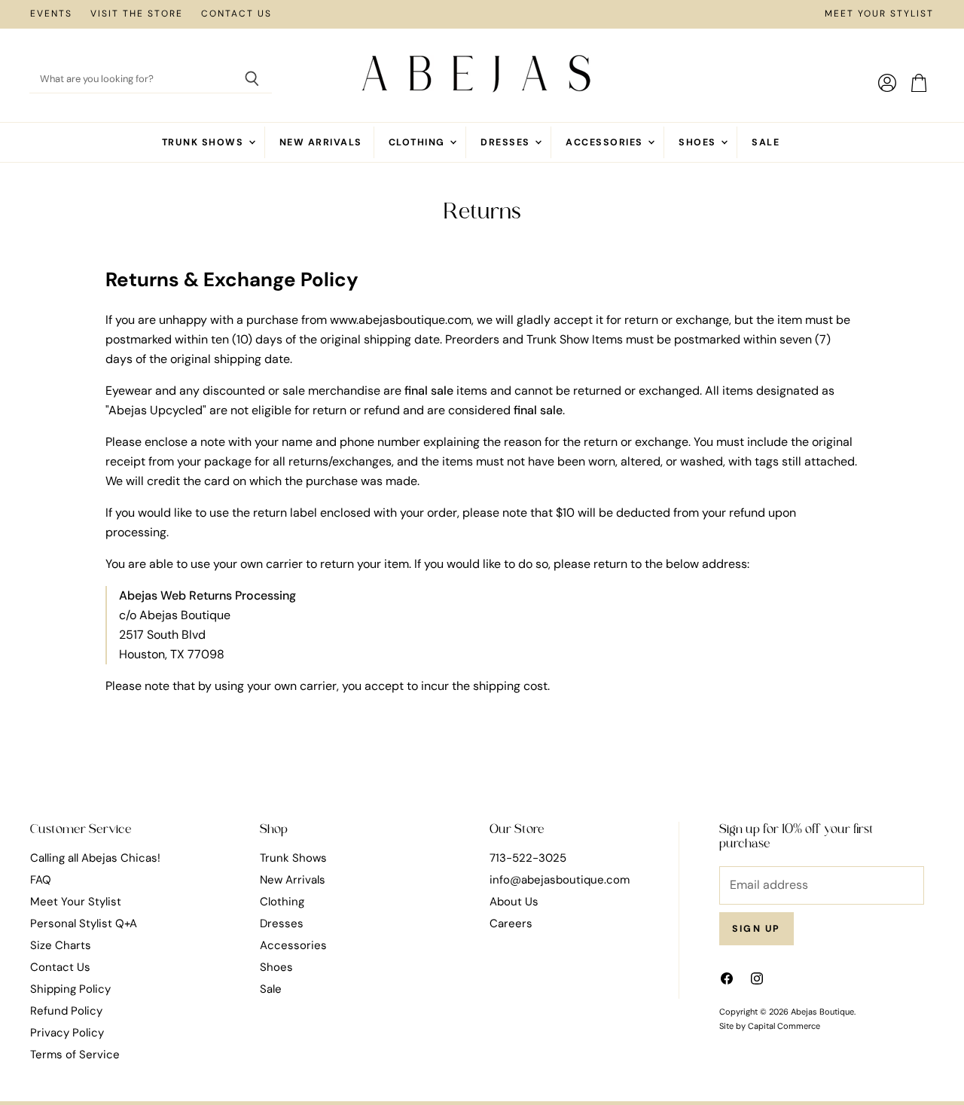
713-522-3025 (528, 857)
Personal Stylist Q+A (83, 923)
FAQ (40, 879)
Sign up (756, 929)
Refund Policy (66, 1010)
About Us (514, 901)
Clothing (418, 142)
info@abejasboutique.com (560, 879)
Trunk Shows (204, 142)
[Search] (252, 79)
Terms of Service (75, 1054)
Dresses (506, 142)
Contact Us (236, 14)
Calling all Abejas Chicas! (95, 857)
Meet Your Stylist (879, 14)
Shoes (699, 142)
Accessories (606, 142)
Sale (765, 142)
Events (51, 14)
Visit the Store (136, 14)
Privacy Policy (67, 1032)
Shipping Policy (70, 989)
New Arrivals (320, 142)
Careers (511, 923)
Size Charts (60, 945)
